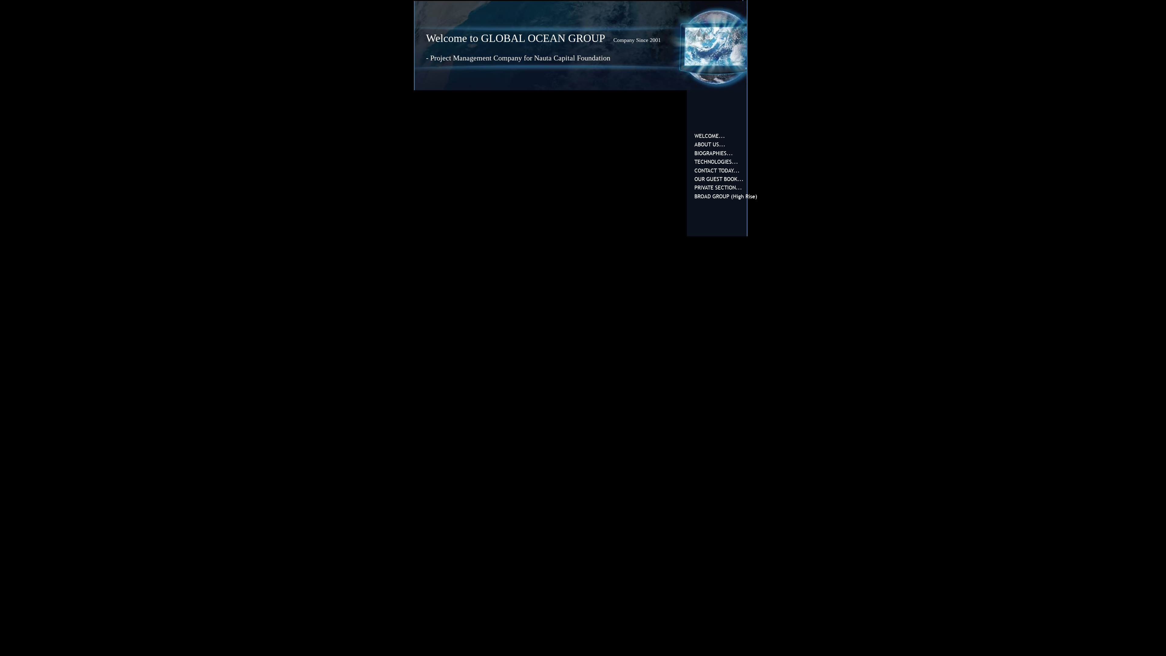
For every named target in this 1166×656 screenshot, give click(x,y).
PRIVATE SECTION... (718, 187)
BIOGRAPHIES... (713, 153)
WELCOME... (709, 135)
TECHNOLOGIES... (716, 161)
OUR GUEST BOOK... (719, 179)
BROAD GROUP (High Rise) (725, 196)
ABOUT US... (709, 144)
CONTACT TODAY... (717, 170)
